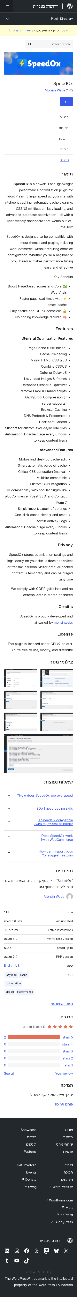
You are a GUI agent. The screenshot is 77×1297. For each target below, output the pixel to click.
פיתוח (64, 149)
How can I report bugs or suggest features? (56, 853)
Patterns (30, 1151)
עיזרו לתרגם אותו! (20, 30)
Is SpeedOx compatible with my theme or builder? (53, 822)
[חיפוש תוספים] (29, 44)
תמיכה (64, 160)
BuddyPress (62, 1222)
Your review (64, 1073)
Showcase (29, 1130)
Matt (67, 1208)
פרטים (64, 117)
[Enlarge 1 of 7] (67, 674)
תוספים (31, 1144)
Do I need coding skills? (55, 808)
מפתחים (67, 1179)
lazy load (11, 974)
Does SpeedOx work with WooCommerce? (57, 838)
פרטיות (68, 1151)
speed (10, 991)
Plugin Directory (62, 18)
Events (31, 1172)
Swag (30, 1187)
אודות (69, 1130)
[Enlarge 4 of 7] (31, 696)
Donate (29, 1179)
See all (9, 1073)
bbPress (64, 1215)
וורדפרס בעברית (51, 1241)
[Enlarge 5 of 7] (67, 718)
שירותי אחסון (64, 1144)
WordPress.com (59, 1200)
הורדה (66, 101)
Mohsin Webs (55, 90)
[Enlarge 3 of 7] (67, 696)
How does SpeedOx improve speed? (45, 795)
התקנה (64, 138)
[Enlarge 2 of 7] (31, 674)
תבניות (32, 1137)
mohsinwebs (63, 622)
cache (23, 974)
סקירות (64, 128)
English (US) (12, 965)
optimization (13, 983)
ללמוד (69, 1165)
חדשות (68, 1137)
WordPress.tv (60, 1187)
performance (25, 991)
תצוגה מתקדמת (62, 1004)
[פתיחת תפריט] (6, 6)
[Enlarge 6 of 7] (31, 718)
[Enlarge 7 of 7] (67, 740)
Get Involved (27, 1165)
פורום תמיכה (64, 1104)
